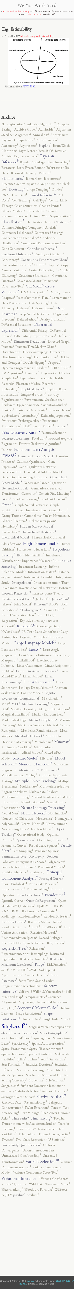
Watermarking (12, 1189)
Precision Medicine (14, 872)
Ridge (40, 964)
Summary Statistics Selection (21, 1091)
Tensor (56, 1107)
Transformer (26, 1129)
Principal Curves (51, 878)
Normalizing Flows (15, 829)
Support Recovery (55, 1091)
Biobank (45, 173)
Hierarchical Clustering (38, 531)
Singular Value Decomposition (50, 1027)
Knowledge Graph (49, 626)
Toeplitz (59, 1118)
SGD (5, 970)
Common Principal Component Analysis (29, 227)
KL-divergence (30, 609)
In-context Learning (33, 566)
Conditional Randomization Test (43, 243)
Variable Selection (42, 1161)
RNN (5, 911)
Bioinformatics (12, 178)
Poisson (53, 856)
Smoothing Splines (54, 1032)
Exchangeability (29, 420)
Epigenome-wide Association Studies (42, 405)
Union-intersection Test (39, 1150)
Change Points (50, 205)
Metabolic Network (29, 735)
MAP (5, 704)
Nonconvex (44, 818)
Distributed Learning (16, 357)
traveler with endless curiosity (16, 11)
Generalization (11, 472)
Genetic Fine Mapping (54, 493)
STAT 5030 (28, 86)
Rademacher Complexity (39, 911)
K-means (41, 604)
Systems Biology (35, 1102)
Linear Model (33, 676)
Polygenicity (56, 862)
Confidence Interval (42, 248)
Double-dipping (34, 362)
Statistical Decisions (39, 1064)
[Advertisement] (37, 1235)
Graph (7, 504)
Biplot (56, 184)
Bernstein (8, 167)
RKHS (59, 906)
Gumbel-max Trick (38, 515)
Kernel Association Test (18, 615)
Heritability (9, 526)
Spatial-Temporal (13, 1054)
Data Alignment (28, 297)
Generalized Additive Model (43, 472)
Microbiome (43, 742)
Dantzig (56, 292)
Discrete (7, 346)
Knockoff (8, 626)
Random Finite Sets (57, 916)
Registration (56, 943)
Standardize (57, 1059)
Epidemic (8, 405)
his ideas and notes (33, 14)
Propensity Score (13, 889)
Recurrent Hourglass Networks (23, 943)
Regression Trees (14, 948)
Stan (44, 1059)
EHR (54, 368)
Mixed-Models (32, 752)
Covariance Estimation (34, 275)
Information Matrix (42, 572)
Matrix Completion (43, 719)
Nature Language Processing (43, 807)
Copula (53, 265)
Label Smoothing (47, 631)
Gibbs (6, 499)
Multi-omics (49, 770)
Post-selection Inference (18, 867)
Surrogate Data (12, 1097)
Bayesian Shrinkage (33, 162)
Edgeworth (49, 373)
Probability (19, 884)
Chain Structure (25, 205)
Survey (30, 1097)
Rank (36, 927)
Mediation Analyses (31, 725)
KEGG (54, 604)
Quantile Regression (41, 900)
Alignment (23, 135)
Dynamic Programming (17, 368)
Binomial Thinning (24, 173)
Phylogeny (37, 856)
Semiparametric (36, 997)
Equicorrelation (59, 410)
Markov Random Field (48, 714)
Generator (29, 493)
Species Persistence (41, 1054)
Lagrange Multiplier (34, 637)
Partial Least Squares (44, 845)
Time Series (20, 1118)
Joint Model (23, 604)
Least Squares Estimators (36, 655)
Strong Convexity (14, 1080)
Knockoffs (26, 626)
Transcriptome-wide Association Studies (28, 1123)
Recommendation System (19, 937)
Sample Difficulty (37, 975)
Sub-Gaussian (55, 1080)
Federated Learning (15, 438)
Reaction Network (43, 932)
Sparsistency (21, 1043)
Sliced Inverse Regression (19, 1032)
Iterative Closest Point (17, 598)
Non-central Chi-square (18, 818)
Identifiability (34, 555)
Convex (40, 265)
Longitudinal (30, 698)
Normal (38, 823)
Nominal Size (57, 813)
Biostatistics (52, 178)
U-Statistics (56, 1139)
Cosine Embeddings (43, 270)
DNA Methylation (34, 292)
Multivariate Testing (15, 797)
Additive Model (25, 129)
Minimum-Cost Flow (16, 747)
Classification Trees (39, 222)
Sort (28, 1038)
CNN (5, 195)
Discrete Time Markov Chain (35, 346)
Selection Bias (33, 986)
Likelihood (27, 660)
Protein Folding (38, 889)
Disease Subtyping (35, 352)
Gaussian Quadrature (32, 461)
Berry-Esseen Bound (31, 167)
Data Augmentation (56, 297)
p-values (32, 1195)
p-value (19, 1194)
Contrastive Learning (17, 265)
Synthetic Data (12, 1102)
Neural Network (34, 813)
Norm (25, 823)
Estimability (30, 415)
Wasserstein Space (57, 1184)
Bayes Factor (28, 150)
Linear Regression (39, 681)
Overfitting (45, 840)
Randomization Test (15, 927)
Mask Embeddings (14, 720)
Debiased (23, 308)
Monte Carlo (29, 770)
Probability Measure (43, 884)
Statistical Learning (31, 1070)
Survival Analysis (51, 1096)
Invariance (9, 588)
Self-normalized (53, 991)
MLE (15, 704)
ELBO (65, 368)
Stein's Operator (13, 1075)
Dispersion (57, 352)
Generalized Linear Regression (45, 482)
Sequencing (27, 1002)
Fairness (62, 426)
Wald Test (36, 1184)
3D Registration (13, 124)
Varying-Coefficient (54, 1178)
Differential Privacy (35, 330)
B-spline (45, 145)
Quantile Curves (13, 900)
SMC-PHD (19, 970)
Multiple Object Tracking (36, 780)
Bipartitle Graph (38, 184)
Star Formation (12, 1064)
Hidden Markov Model (37, 526)
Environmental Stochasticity (44, 399)
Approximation (47, 140)
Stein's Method (57, 1070)
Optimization (25, 840)
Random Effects (30, 916)
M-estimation (52, 698)
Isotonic (65, 588)
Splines (33, 1059)
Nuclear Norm (42, 829)
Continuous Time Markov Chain (44, 259)
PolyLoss (7, 862)
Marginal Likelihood (15, 714)
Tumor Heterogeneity (54, 1134)
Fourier (6, 449)
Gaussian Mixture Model (36, 456)
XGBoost (61, 1189)
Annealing (41, 135)
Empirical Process (33, 394)
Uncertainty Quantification (21, 1144)
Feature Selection (53, 432)
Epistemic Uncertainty (31, 410)
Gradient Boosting (26, 499)
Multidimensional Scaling (19, 775)
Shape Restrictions (29, 1013)
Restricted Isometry (34, 959)
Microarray (24, 742)
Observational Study (31, 834)
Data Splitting (39, 303)
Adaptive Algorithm (41, 124)
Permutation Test (14, 856)
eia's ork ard (37, 5)
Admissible (46, 129)
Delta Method (27, 319)
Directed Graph (59, 341)
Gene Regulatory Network (37, 466)
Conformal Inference (17, 254)
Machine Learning (35, 704)
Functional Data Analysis (35, 449)
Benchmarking (59, 162)
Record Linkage (50, 937)
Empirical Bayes (32, 389)
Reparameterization (15, 953)
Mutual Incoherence (46, 797)
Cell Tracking (21, 200)
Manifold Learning (24, 709)
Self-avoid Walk (30, 991)
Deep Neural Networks (35, 314)
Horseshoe (25, 549)
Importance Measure (37, 560)
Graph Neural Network (31, 505)
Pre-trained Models (51, 867)
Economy (32, 373)
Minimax (62, 741)
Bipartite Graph (13, 184)
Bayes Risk (45, 150)
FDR (27, 426)
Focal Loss (39, 438)
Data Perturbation (14, 303)
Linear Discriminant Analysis (37, 671)
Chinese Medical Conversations (23, 211)
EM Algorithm (12, 373)
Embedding (10, 389)
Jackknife (43, 599)
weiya (30, 1280)
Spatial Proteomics (14, 1048)
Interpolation (22, 582)
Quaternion (26, 906)
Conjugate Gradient (49, 254)
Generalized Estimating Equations (24, 477)
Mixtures (46, 758)
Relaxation (37, 948)
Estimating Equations (56, 415)
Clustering (62, 222)
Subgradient (10, 1085)
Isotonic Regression (16, 593)
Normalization (56, 823)
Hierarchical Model (15, 537)
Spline (21, 1059)
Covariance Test (12, 286)
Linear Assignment (30, 665)
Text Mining (30, 1113)
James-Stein (60, 598)
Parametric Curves (14, 845)
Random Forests (13, 921)
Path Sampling (22, 851)
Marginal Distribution (54, 709)
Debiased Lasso (43, 308)
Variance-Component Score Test (35, 1172)
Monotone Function (35, 764)
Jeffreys (6, 604)
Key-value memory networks (39, 620)
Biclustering (55, 167)
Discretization (11, 352)
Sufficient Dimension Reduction (43, 1085)
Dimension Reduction (30, 341)
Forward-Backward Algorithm (40, 443)
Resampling (39, 953)
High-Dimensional (41, 543)
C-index (57, 189)
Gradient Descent (54, 499)
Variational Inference (20, 1178)
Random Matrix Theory (45, 922)
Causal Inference (42, 194)
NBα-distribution (33, 802)
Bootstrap (17, 189)
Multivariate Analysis (43, 791)
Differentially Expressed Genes (35, 336)
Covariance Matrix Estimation (37, 280)
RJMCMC (44, 906)
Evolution (9, 420)
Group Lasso (58, 510)
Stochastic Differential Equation (48, 1075)
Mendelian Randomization (39, 730)
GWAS (8, 456)
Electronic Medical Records (35, 383)
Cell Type (40, 200)
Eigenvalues (28, 378)
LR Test (28, 631)
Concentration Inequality (20, 238)
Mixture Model (25, 758)
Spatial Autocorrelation (48, 1043)
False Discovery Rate (20, 432)
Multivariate (29, 786)
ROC (16, 911)
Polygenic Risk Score (31, 862)
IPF (20, 555)
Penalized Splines (47, 851)
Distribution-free (46, 357)
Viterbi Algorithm (14, 1184)
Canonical (19, 195)
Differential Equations (17, 324)
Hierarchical (10, 532)
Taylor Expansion (36, 1107)
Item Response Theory (48, 593)
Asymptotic (28, 145)
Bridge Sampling (38, 189)
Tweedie (7, 1139)
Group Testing (12, 515)
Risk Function (57, 964)
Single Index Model (57, 1019)
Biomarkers (34, 178)
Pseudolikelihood (30, 895)
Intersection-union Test (51, 582)
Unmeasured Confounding (21, 1155)
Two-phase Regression (31, 1139)
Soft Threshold (12, 1038)
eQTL (6, 1195)
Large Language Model (35, 642)
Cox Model (35, 286)
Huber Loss (42, 549)
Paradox (61, 840)
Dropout (54, 362)
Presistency (37, 872)
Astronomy (9, 145)
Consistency (10, 259)
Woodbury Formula (38, 1189)
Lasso (35, 649)
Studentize (36, 1080)
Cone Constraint (13, 248)
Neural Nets (10, 813)
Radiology (9, 916)
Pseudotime (55, 894)
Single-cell (14, 1026)
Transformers (47, 1129)
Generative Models (15, 488)
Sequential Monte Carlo (37, 1008)
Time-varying (41, 1118)
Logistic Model (32, 693)
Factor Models (43, 426)
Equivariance (10, 415)
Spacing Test (42, 1038)
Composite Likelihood (17, 232)
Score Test (26, 980)
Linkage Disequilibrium (36, 687)
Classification (12, 221)
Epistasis (7, 410)
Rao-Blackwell (52, 927)
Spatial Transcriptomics (46, 1048)
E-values (42, 368)
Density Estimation (53, 319)
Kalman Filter (53, 610)
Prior (5, 884)
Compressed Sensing (48, 232)
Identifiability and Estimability (37, 36)
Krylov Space (10, 631)
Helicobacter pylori (42, 521)
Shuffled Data (31, 1019)
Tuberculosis (27, 1134)
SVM (33, 970)
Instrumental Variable (39, 577)
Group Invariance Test (32, 510)
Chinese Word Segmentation (50, 216)
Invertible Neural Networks (38, 588)
